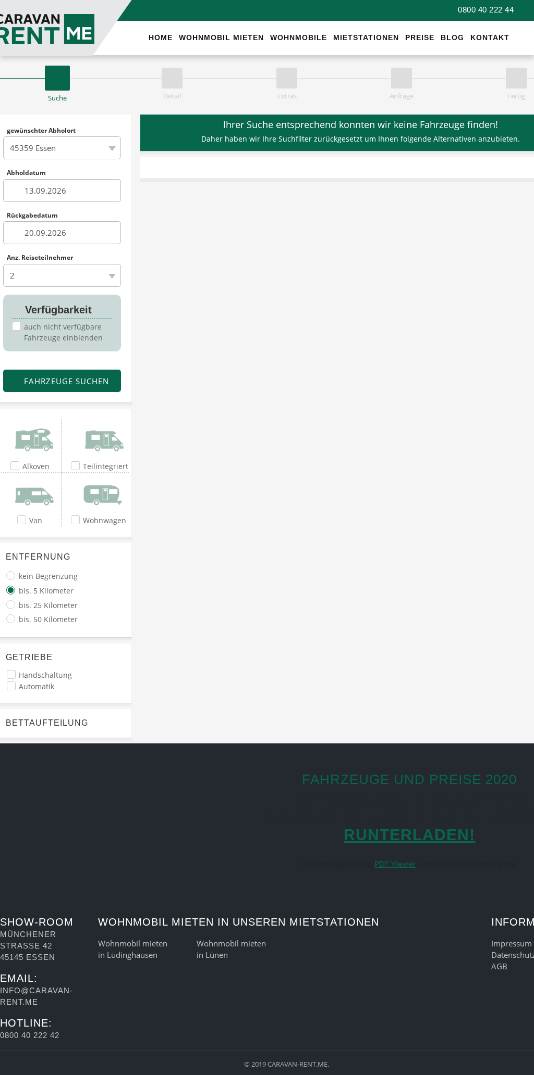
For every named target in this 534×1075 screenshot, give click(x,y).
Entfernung (38, 556)
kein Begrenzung (48, 576)
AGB (499, 966)
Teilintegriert (105, 466)
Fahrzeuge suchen (65, 381)
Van (35, 520)
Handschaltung (45, 675)
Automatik (36, 686)
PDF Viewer (395, 863)
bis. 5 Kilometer (46, 591)
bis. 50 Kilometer (48, 619)
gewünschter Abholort (41, 130)
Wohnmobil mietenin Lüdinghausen (132, 949)
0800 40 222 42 (29, 1035)
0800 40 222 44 (485, 9)
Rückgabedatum (32, 215)
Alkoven (36, 466)
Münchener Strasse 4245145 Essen (28, 946)
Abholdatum (26, 173)
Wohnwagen (104, 520)
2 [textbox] (12, 275)
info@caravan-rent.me (36, 996)
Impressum (511, 943)
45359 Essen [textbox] (33, 148)
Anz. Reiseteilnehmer (40, 258)
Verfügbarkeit (57, 309)
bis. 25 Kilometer (48, 605)
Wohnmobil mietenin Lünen (231, 949)
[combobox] (62, 147)
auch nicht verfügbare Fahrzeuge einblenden (63, 332)
